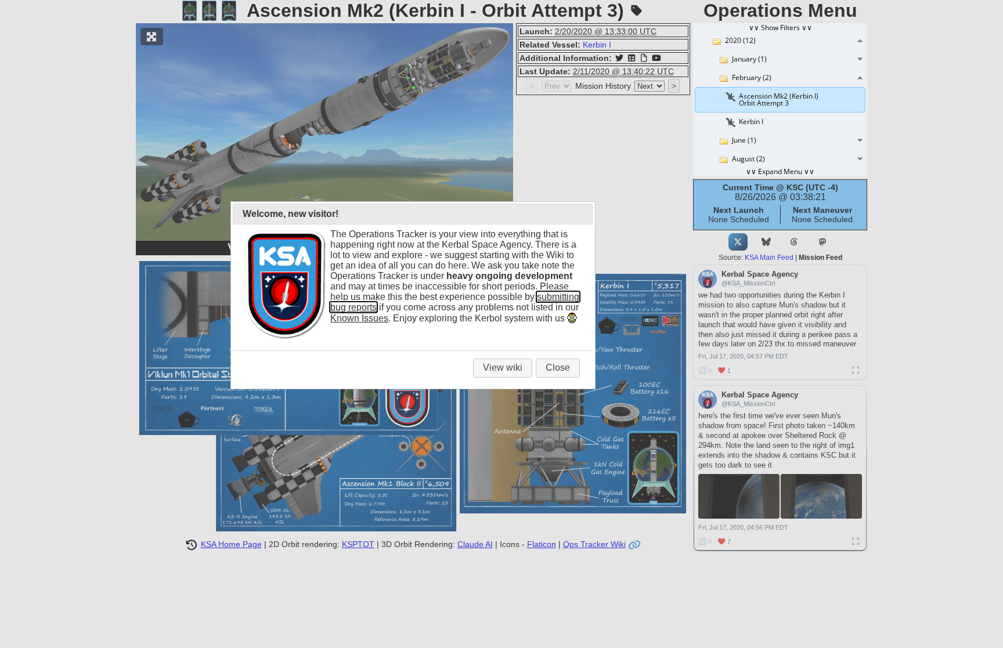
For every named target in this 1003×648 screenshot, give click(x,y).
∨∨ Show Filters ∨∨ (780, 27)
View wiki (502, 367)
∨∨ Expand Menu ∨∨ (780, 171)
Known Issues (359, 318)
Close (558, 367)
